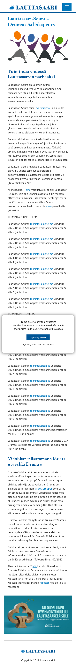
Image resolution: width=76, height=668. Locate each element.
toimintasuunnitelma (42, 224)
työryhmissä (43, 108)
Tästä (27, 189)
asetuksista (20, 328)
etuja (49, 206)
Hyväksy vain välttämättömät (38, 344)
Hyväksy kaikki (38, 337)
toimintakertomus (40, 365)
